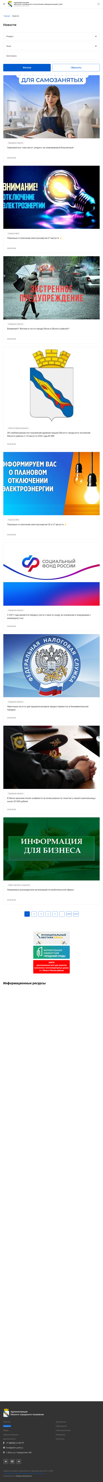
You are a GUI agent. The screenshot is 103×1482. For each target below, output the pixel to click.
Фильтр (27, 67)
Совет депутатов (63, 1430)
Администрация (10, 1434)
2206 (69, 914)
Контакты (60, 1439)
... (62, 914)
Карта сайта (38, 1473)
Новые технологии (24, 1476)
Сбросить (76, 67)
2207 (76, 914)
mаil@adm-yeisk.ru (14, 1448)
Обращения (61, 1426)
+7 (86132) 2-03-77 (15, 1443)
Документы (61, 1422)
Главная (6, 1422)
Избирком (60, 1434)
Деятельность (9, 1439)
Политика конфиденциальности (18, 1473)
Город (5, 1430)
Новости (7, 1426)
